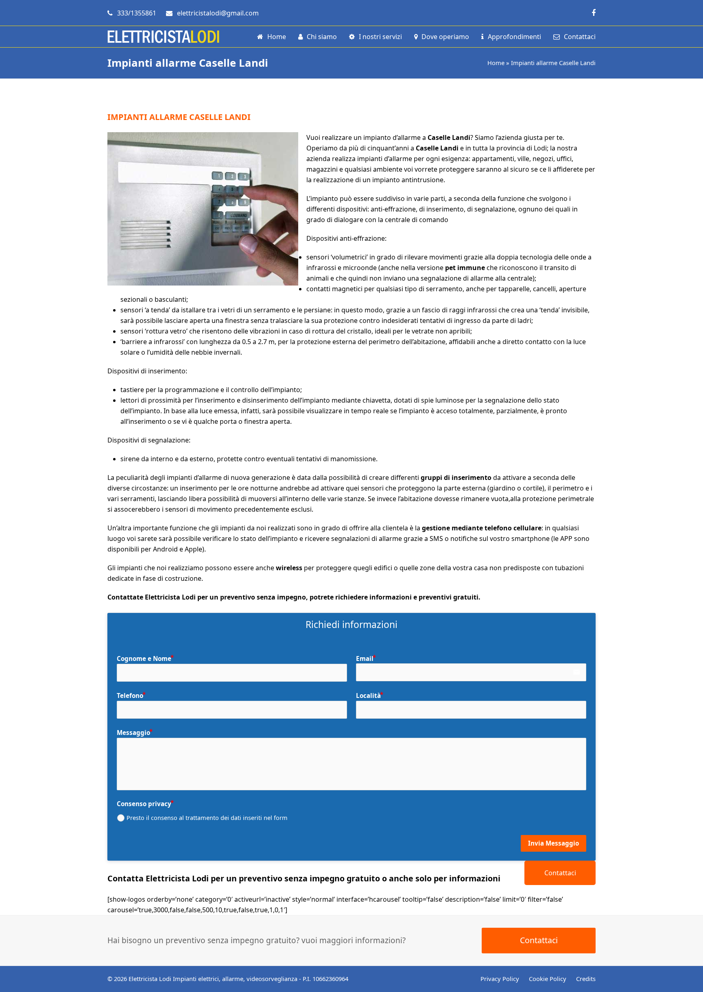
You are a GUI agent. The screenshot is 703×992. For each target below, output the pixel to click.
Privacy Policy (499, 979)
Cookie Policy (547, 979)
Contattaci (560, 872)
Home (495, 63)
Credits (586, 979)
